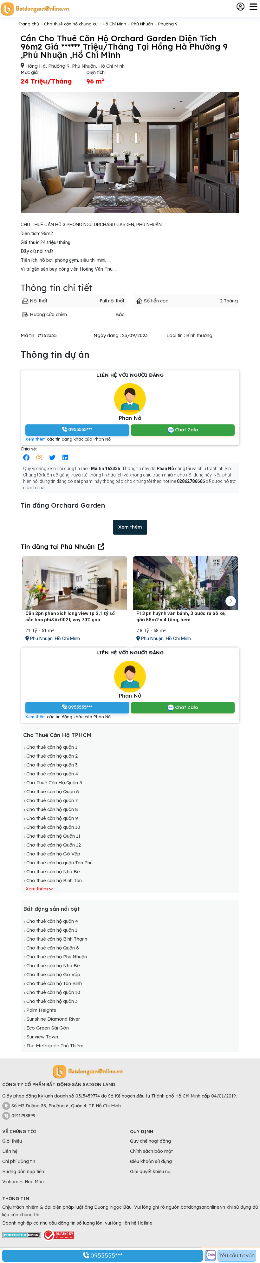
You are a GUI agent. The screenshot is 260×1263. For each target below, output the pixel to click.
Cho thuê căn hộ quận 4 (52, 774)
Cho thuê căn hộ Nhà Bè (53, 871)
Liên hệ (9, 1151)
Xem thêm (35, 439)
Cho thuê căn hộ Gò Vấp (53, 854)
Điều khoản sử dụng (151, 1161)
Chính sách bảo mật (151, 1151)
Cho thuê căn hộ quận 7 (52, 800)
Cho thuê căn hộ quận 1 (51, 747)
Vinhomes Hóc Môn (23, 1182)
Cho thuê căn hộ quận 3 (52, 765)
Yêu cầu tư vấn (237, 1255)
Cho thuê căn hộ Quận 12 (53, 845)
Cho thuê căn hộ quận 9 (52, 818)
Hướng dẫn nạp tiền (23, 1171)
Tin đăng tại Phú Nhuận (58, 546)
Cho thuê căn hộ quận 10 (53, 827)
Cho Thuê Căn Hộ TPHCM (57, 735)
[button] (230, 601)
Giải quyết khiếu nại (151, 1171)
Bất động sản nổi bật (51, 908)
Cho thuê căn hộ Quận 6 (52, 791)
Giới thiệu (12, 1141)
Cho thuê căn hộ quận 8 (52, 809)
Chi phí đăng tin (18, 1161)
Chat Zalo (186, 430)
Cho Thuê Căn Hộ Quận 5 (54, 783)
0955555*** (106, 1255)
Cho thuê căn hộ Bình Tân (54, 880)
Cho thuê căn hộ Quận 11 (53, 836)
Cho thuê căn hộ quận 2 (52, 756)
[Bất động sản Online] (35, 8)
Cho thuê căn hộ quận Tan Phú (59, 863)
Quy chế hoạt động (150, 1141)
